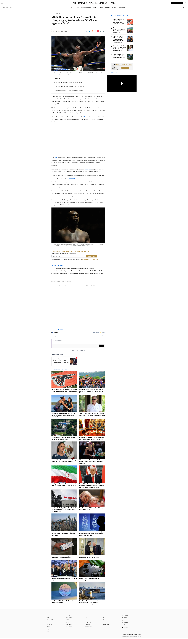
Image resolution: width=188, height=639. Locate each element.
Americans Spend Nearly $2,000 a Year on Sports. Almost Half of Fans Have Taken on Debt (91, 391)
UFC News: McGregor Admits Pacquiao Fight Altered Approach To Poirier (73, 268)
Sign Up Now (125, 67)
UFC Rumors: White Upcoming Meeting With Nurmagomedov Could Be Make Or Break (77, 271)
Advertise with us (88, 626)
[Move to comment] (103, 31)
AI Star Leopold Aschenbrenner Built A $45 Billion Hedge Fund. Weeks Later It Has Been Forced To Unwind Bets (91, 533)
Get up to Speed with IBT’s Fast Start (124, 64)
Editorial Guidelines (91, 286)
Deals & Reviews (122, 7)
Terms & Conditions (89, 619)
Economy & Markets (86, 7)
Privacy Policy (95, 259)
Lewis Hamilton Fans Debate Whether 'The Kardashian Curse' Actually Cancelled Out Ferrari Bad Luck (63, 415)
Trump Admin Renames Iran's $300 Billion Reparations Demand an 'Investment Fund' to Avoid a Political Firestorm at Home (92, 485)
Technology (107, 7)
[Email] (100, 31)
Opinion (114, 7)
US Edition (182, 7)
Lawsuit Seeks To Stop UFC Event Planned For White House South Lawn (119, 56)
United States (106, 624)
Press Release (69, 624)
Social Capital (69, 617)
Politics (77, 7)
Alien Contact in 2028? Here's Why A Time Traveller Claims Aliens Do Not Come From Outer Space (63, 533)
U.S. (67, 7)
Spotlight (68, 622)
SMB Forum (68, 619)
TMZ (84, 117)
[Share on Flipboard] (95, 31)
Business (95, 7)
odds (56, 157)
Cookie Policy (87, 624)
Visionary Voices (69, 615)
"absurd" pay (72, 178)
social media (87, 169)
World (72, 7)
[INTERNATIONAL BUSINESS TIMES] (94, 3)
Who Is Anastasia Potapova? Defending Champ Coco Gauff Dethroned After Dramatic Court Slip (91, 461)
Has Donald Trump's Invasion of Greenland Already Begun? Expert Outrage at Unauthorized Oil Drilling (91, 602)
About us (86, 615)
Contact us (87, 617)
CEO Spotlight (69, 626)
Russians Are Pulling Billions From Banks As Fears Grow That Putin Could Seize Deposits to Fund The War (64, 509)
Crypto (101, 7)
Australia (105, 615)
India (104, 617)
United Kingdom (106, 622)
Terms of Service (85, 259)
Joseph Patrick (56, 29)
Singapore (105, 619)
